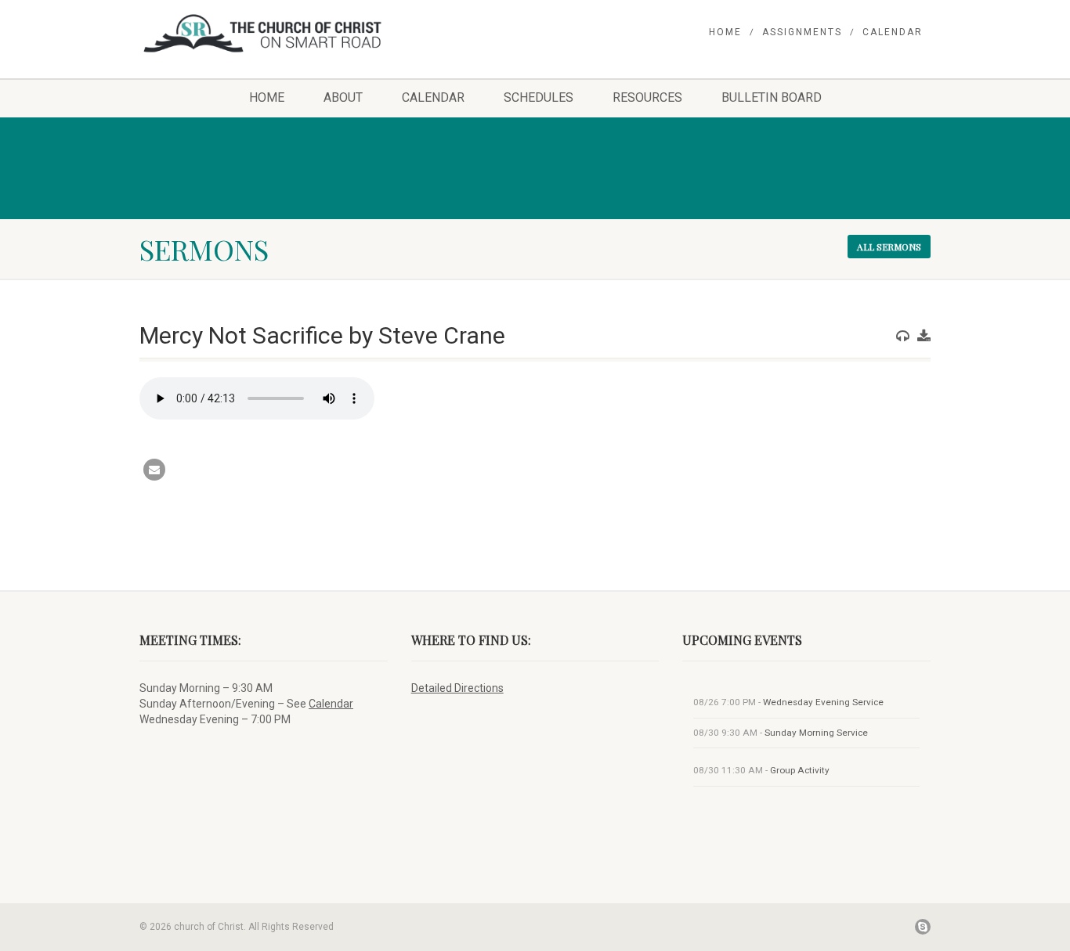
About (343, 97)
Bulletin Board (771, 97)
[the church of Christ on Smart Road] (263, 33)
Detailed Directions (457, 688)
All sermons (889, 246)
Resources (647, 97)
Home (725, 32)
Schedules (538, 97)
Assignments (802, 32)
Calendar (892, 32)
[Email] (154, 470)
